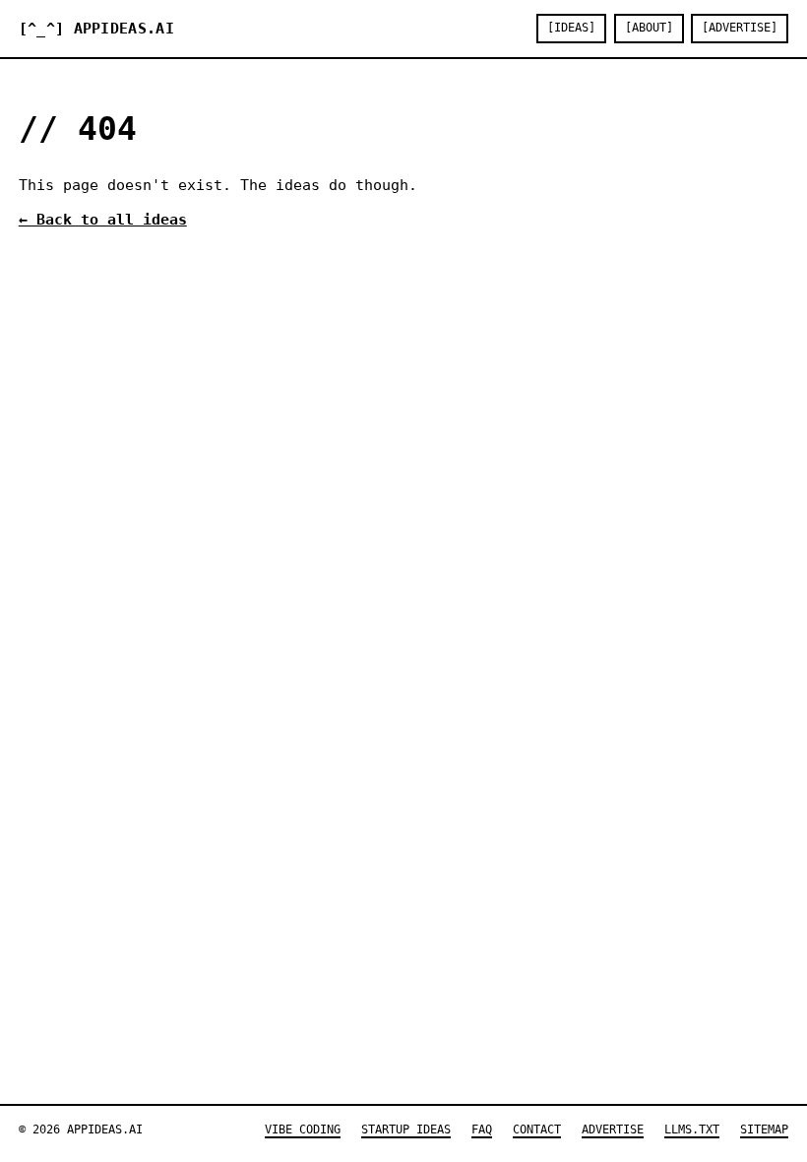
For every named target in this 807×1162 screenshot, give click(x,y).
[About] (649, 27)
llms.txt (691, 1129)
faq (481, 1129)
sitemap (764, 1129)
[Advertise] (739, 27)
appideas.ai (96, 28)
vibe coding (303, 1129)
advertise (613, 1129)
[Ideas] (571, 27)
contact (537, 1129)
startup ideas (406, 1129)
